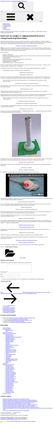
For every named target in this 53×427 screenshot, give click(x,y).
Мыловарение (9, 346)
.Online (6, 306)
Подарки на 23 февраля (11, 373)
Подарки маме (9, 370)
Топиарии (8, 357)
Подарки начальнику (10, 380)
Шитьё (7, 362)
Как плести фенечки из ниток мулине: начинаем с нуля (20, 320)
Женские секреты (7, 329)
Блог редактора (6, 29)
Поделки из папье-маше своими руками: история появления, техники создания (20, 406)
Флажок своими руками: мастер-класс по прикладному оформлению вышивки (20, 401)
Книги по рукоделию (7, 332)
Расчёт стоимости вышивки (18, 321)
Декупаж (8, 342)
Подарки (5, 27)
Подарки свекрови (10, 385)
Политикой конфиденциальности (9, 419)
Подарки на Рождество (11, 378)
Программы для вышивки (9, 312)
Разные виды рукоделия (11, 350)
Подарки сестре (9, 386)
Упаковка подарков (10, 392)
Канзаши (8, 343)
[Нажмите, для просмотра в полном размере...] (26, 45)
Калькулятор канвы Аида (8, 308)
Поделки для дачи (7, 393)
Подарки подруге (9, 383)
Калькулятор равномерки (8, 310)
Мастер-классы (6, 23)
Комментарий (4, 272)
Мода (7, 331)
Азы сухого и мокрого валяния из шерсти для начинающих (16, 410)
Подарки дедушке (10, 367)
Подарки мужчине (10, 371)
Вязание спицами (9, 341)
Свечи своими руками (11, 354)
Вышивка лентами (10, 338)
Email (2, 276)
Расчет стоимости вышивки (9, 311)
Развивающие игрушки (11, 349)
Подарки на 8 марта (10, 375)
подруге (13, 42)
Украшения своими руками (12, 358)
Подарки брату (9, 365)
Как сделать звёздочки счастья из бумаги (19, 318)
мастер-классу (27, 164)
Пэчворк (8, 348)
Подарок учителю (10, 391)
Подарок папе (9, 388)
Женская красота (9, 330)
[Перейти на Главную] (14, 1)
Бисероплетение (9, 334)
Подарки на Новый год (11, 376)
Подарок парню (9, 390)
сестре (20, 42)
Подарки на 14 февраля (11, 372)
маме (18, 42)
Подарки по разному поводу (12, 381)
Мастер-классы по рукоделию (9, 333)
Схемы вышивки (7, 25)
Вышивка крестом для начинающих (14, 337)
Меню (41, 21)
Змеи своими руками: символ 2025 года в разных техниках (16, 398)
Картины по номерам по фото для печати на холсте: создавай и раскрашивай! (20, 404)
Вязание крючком (9, 340)
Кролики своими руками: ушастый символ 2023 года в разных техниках (19, 405)
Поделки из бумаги (10, 347)
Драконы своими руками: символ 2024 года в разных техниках (17, 403)
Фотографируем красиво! (11, 360)
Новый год (5, 363)
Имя (1, 274)
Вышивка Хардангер (10, 339)
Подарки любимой (10, 368)
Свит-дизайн (23, 257)
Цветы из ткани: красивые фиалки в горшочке (21, 322)
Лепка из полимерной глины (12, 345)
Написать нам (4, 421)
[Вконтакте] (1, 422)
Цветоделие (8, 361)
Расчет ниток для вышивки (9, 307)
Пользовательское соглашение (29, 421)
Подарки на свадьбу (10, 379)
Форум (4, 28)
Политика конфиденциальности (14, 421)
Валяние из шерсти (10, 335)
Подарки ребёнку (9, 384)
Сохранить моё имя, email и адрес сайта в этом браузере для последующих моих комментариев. (23, 279)
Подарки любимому (10, 369)
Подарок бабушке (9, 387)
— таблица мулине (9, 305)
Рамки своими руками (11, 352)
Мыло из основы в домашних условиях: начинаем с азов (22, 317)
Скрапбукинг (9, 356)
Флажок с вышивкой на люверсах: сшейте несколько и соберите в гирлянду (20, 400)
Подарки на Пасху (10, 377)
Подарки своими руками (8, 364)
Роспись (7, 353)
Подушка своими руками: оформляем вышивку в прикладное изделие (18, 402)
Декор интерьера (6, 24)
